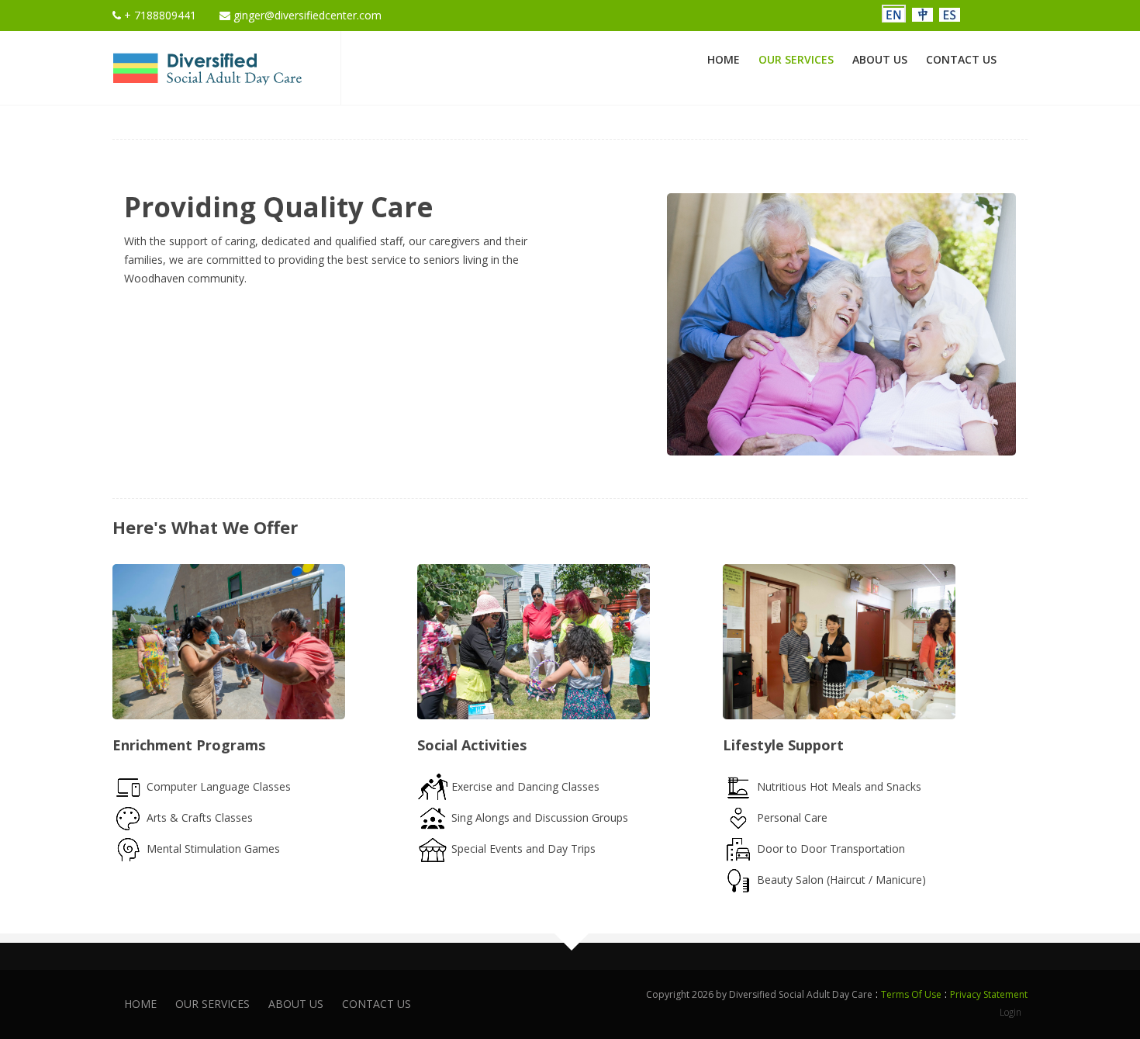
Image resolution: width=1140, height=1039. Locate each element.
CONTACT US (376, 1003)
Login (1010, 1012)
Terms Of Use (911, 994)
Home (723, 59)
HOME (140, 1003)
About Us (879, 59)
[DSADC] (207, 66)
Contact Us (961, 59)
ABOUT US (295, 1003)
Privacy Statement (989, 994)
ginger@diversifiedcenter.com (306, 15)
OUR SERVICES (212, 1003)
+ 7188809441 (158, 15)
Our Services (796, 59)
